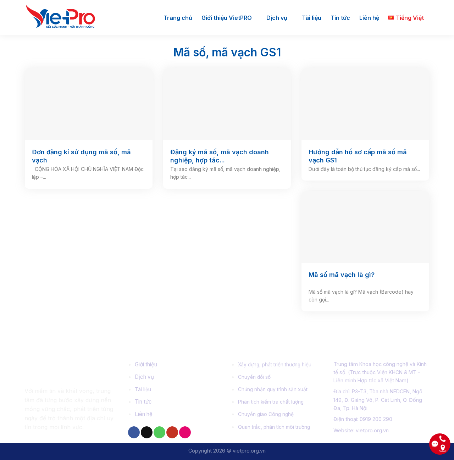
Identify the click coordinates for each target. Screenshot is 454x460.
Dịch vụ (276, 17)
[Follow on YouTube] (172, 432)
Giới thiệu (146, 364)
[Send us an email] (147, 432)
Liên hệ (369, 17)
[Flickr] (185, 432)
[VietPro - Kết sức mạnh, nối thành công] (64, 17)
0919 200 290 (376, 419)
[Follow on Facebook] (134, 432)
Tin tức (340, 17)
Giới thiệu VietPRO (226, 17)
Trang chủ (178, 17)
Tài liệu (311, 17)
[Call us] (159, 432)
